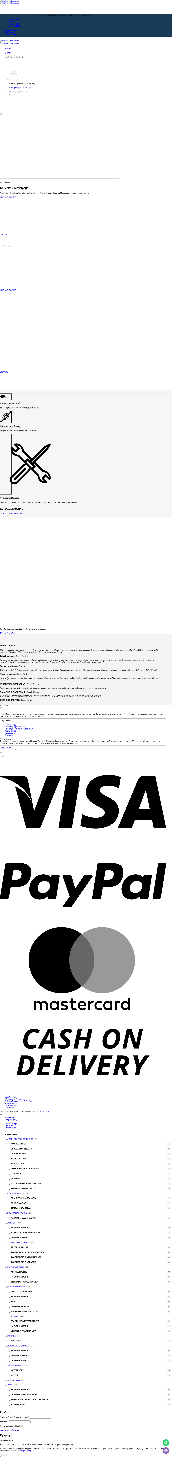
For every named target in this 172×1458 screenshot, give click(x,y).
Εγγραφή (4, 1455)
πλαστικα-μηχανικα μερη (24, 1394)
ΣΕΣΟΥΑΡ (15, 1179)
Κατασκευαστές (11, 731)
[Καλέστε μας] (166, 1442)
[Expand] (8, 1144)
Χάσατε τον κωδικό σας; (10, 1430)
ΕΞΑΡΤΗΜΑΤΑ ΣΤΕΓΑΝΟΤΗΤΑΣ (25, 1321)
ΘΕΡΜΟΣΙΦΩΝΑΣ (18, 1154)
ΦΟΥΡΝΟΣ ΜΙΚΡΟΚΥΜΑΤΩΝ (23, 1188)
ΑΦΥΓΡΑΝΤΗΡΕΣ (18, 1144)
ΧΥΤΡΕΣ (14, 1375)
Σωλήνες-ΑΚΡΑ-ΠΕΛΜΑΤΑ (23, 1198)
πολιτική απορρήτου (25, 1451)
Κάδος (14, 1302)
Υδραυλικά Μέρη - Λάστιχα (24, 1311)
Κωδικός (4, 1422)
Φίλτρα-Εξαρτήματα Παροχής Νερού (29, 1399)
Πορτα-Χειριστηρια (20, 1306)
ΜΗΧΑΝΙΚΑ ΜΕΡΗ (19, 1238)
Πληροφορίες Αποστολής (15, 727)
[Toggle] (6, 1139)
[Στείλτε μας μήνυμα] (166, 1450)
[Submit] (10, 94)
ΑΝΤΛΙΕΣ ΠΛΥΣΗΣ (19, 1272)
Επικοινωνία (10, 34)
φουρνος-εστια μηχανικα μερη (27, 1257)
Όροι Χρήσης (10, 725)
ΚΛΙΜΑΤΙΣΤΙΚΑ (17, 1164)
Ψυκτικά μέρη (18, 1404)
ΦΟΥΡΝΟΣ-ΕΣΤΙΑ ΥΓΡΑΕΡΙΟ (23, 1262)
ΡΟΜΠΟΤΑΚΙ (16, 1174)
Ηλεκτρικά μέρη (19, 1277)
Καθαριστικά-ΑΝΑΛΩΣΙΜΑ (23, 1218)
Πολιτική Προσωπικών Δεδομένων (19, 729)
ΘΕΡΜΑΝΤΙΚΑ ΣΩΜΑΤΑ (21, 1149)
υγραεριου (16, 1341)
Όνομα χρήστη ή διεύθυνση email (14, 1417)
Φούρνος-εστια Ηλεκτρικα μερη (27, 1252)
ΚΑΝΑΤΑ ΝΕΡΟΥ (18, 1159)
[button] (8, 48)
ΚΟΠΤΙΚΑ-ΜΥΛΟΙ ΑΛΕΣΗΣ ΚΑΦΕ (25, 1233)
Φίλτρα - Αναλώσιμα (21, 1208)
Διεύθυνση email (7, 1440)
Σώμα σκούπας (18, 1203)
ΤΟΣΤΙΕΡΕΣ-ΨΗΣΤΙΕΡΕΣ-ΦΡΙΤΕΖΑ (26, 1183)
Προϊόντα (9, 32)
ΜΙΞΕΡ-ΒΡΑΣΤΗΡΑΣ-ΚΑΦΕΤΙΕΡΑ (25, 1169)
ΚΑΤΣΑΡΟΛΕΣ (17, 1370)
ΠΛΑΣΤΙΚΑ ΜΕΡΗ (18, 1361)
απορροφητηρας (19, 1247)
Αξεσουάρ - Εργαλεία (21, 1292)
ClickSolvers (43, 1111)
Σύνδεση (19, 1426)
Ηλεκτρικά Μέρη (19, 1297)
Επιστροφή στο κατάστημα (20, 88)
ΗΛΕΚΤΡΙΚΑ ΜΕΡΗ (19, 1228)
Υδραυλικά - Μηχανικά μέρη (25, 1282)
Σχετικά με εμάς (11, 30)
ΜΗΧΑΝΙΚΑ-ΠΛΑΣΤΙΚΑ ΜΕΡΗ (24, 1331)
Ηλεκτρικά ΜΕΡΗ (19, 1390)
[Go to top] (1, 1114)
